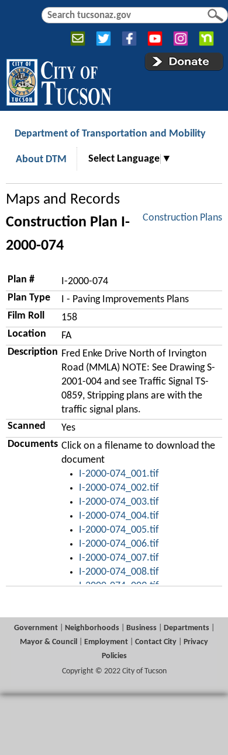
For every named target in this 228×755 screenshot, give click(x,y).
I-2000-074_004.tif (119, 516)
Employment (106, 642)
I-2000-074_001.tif (119, 474)
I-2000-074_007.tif (119, 558)
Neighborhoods (92, 628)
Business (141, 628)
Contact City (156, 642)
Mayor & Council (48, 642)
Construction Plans (182, 218)
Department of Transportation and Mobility (110, 134)
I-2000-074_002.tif (119, 488)
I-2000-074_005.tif (119, 530)
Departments (186, 628)
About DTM (41, 160)
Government (36, 628)
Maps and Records (63, 200)
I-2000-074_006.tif (119, 544)
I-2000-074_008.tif (119, 572)
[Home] (59, 80)
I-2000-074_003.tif (119, 502)
